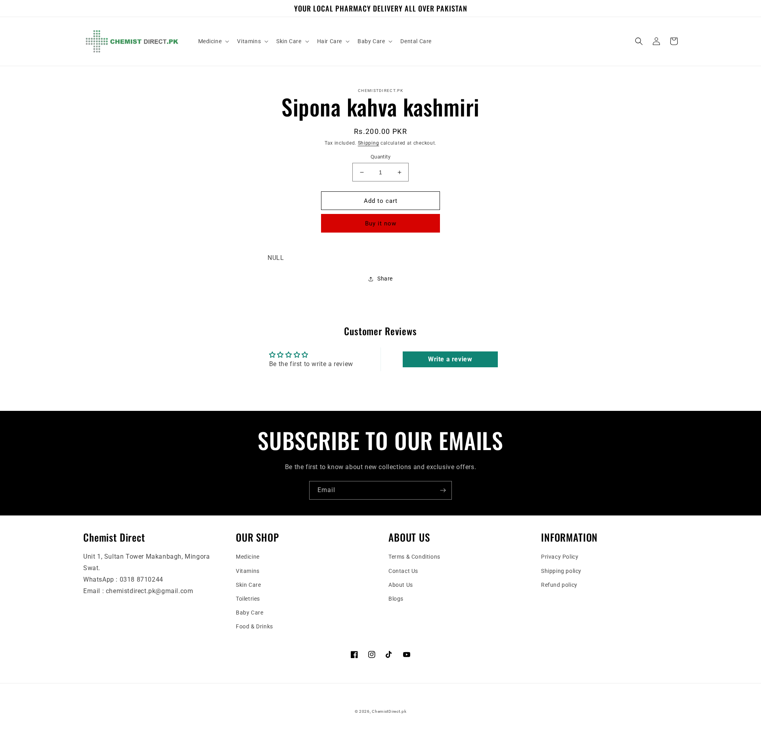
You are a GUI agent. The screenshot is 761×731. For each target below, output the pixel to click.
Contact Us (403, 571)
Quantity (380, 157)
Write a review (450, 359)
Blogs (395, 598)
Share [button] (385, 278)
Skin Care (248, 585)
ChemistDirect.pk (389, 711)
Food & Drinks (254, 626)
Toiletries (248, 598)
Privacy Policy (559, 556)
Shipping (368, 143)
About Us (400, 585)
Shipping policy (561, 571)
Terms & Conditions (414, 556)
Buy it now (380, 223)
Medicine (248, 556)
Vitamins (248, 571)
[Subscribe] (442, 490)
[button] (213, 41)
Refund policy (559, 585)
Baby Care (249, 612)
